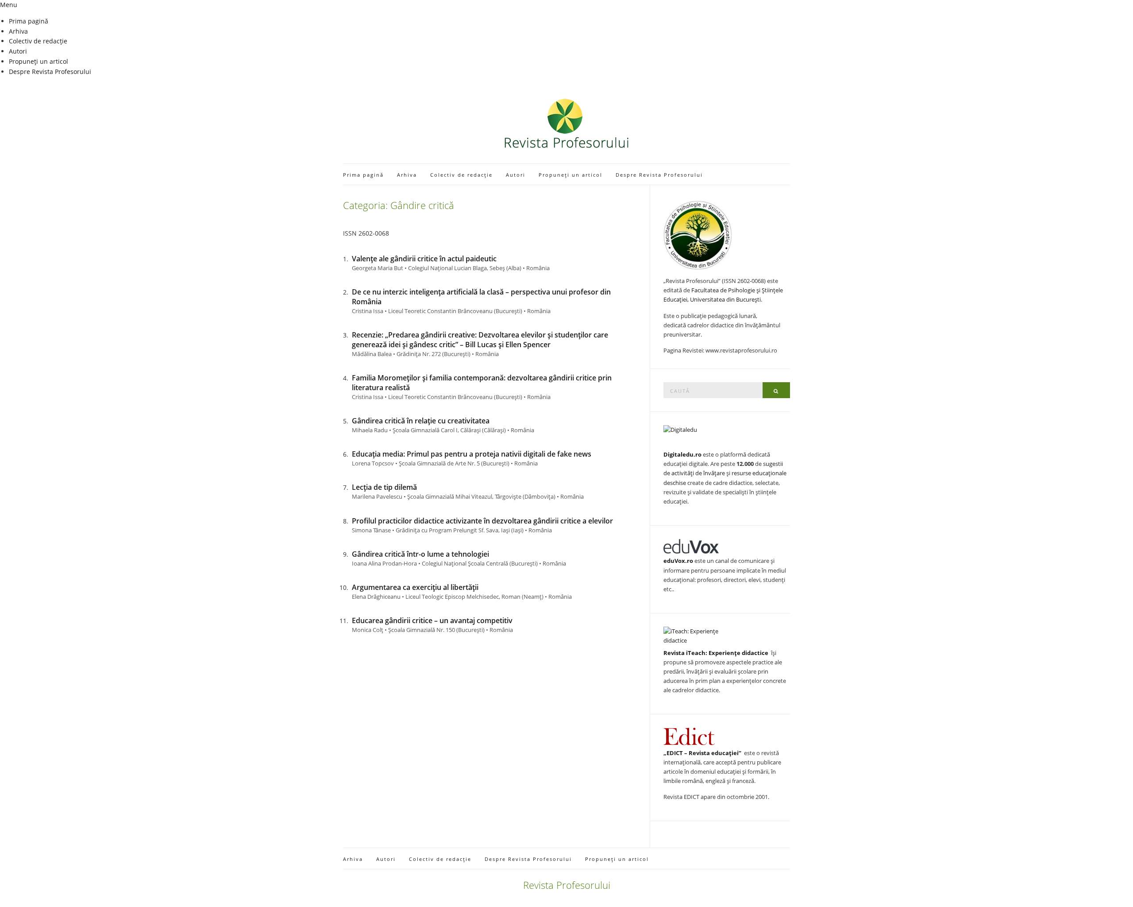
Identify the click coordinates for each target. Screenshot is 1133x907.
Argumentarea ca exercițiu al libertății (415, 587)
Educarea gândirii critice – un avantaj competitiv (432, 620)
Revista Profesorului (566, 884)
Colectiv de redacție (38, 41)
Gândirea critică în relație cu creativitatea (420, 421)
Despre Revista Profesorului (50, 71)
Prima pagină (28, 21)
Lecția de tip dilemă (384, 487)
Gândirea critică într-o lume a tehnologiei (420, 554)
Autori (18, 51)
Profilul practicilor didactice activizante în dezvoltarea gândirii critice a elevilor (482, 521)
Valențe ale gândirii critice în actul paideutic (424, 259)
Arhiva (18, 31)
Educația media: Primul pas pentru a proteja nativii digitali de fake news (471, 454)
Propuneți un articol (38, 61)
